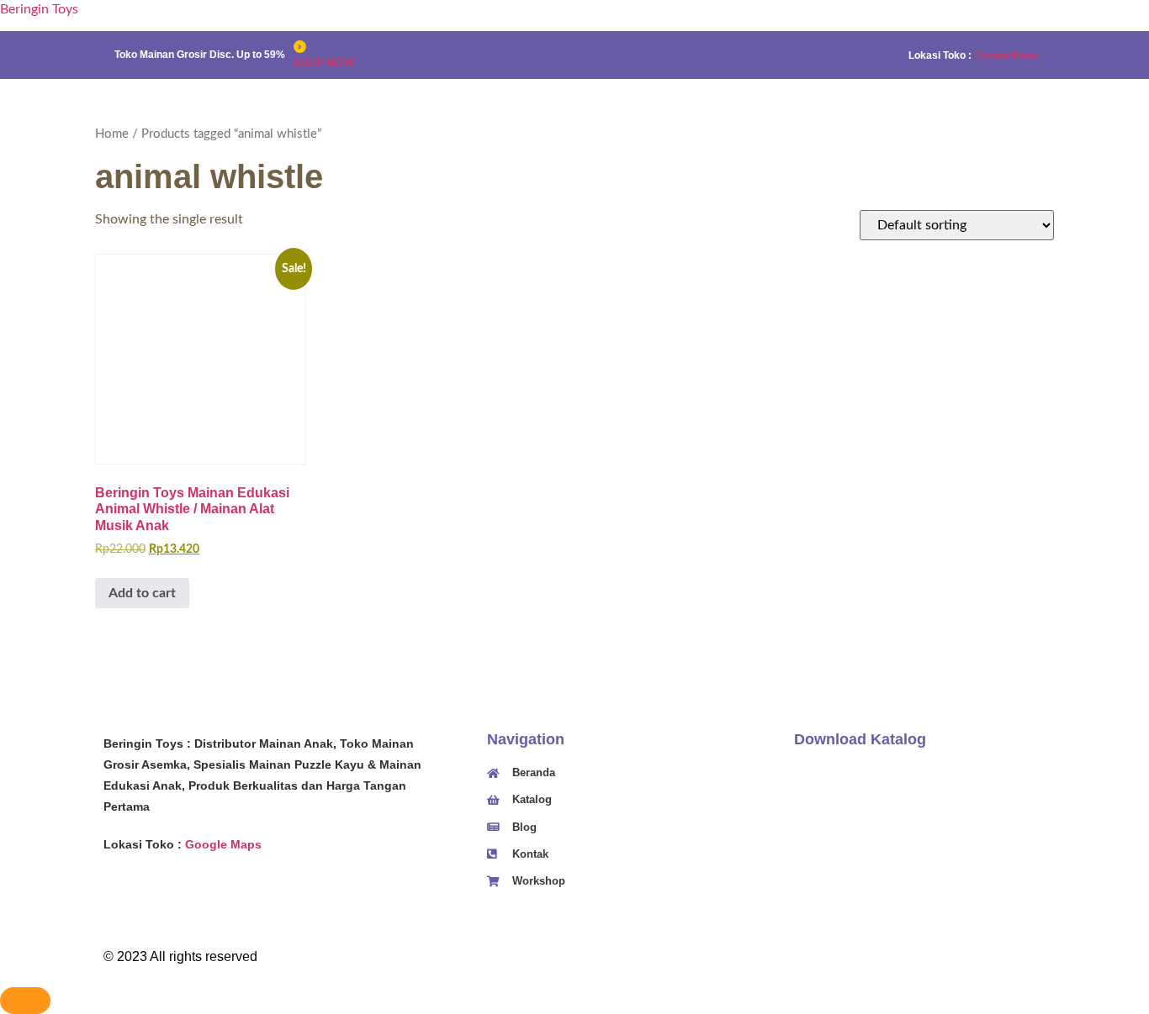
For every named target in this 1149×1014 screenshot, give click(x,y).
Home (112, 134)
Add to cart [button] (142, 593)
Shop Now (324, 64)
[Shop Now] (300, 46)
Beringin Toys (39, 9)
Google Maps (1007, 55)
